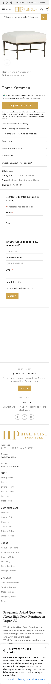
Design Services (8, 571)
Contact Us (6, 526)
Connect (6, 578)
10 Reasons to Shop (10, 552)
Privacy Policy (7, 531)
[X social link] (7, 3)
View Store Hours (10, 466)
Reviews (5, 522)
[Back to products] (7, 81)
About (4, 543)
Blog (3, 601)
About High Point (9, 548)
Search (44, 17)
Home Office (7, 491)
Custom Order (8, 557)
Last (8, 234)
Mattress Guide (8, 592)
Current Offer (7, 517)
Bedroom (5, 482)
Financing (5, 561)
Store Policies (7, 536)
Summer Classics (32, 180)
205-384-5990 (8, 457)
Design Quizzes (8, 596)
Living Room (7, 478)
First (8, 223)
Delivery (5, 512)
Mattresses (6, 501)
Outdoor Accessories (13, 75)
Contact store (7, 124)
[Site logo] (26, 9)
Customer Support (10, 583)
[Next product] (10, 81)
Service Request (9, 587)
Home (5, 72)
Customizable (15, 180)
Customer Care (9, 508)
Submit (12, 296)
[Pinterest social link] (11, 3)
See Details (26, 129)
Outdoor (24, 72)
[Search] (41, 9)
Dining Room (7, 487)
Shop (14, 72)
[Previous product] (3, 81)
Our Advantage (8, 566)
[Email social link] (17, 185)
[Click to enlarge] (7, 63)
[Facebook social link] (3, 3)
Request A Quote (20, 105)
